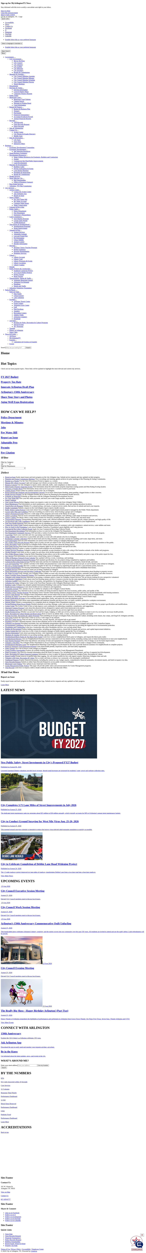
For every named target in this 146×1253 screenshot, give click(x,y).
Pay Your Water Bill (20, 199)
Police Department (20, 211)
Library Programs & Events (23, 261)
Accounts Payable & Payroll (23, 117)
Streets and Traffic (20, 286)
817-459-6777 (5, 1199)
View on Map (5, 1192)
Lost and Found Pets (21, 236)
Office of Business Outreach (23, 182)
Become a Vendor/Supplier (14, 566)
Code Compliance (15, 217)
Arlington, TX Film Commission (20, 186)
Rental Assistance (20, 249)
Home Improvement (20, 228)
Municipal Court (15, 97)
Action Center (18, 132)
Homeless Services (20, 253)
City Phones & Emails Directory (24, 134)
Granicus (34, 1251)
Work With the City (16, 178)
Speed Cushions (10, 500)
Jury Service (9, 556)
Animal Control (19, 242)
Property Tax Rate (11, 1245)
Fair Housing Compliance (14, 579)
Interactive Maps (19, 144)
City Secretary (18, 70)
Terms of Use (5, 1249)
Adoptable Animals (20, 234)
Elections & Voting (15, 88)
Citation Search (19, 101)
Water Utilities (14, 197)
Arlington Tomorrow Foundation (20, 288)
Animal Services (19, 232)
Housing (12, 246)
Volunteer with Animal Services (16, 577)
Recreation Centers (20, 313)
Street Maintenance (11, 504)
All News (12, 336)
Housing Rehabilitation (21, 251)
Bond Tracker (18, 276)
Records (12, 120)
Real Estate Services (16, 184)
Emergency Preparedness (22, 215)
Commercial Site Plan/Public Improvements (28, 161)
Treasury (17, 111)
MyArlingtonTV (15, 338)
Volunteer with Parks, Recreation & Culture (20, 658)
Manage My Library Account (15, 483)
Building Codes (19, 167)
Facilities (12, 299)
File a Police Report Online (14, 554)
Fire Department (19, 213)
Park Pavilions (18, 309)
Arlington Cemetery (20, 317)
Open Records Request (21, 124)
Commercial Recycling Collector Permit (18, 529)
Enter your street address (9, 1065)
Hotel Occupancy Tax (12, 652)
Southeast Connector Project (23, 271)
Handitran (17, 284)
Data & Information (16, 138)
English (20, 40)
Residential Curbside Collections (16, 539)
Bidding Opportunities (12, 1242)
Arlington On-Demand (21, 282)
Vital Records (18, 122)
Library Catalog (19, 265)
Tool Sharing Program (21, 219)
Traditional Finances (12, 660)
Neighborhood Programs (22, 226)
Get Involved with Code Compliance (17, 521)
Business (8, 145)
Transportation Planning (13, 519)
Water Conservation (20, 205)
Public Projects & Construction (19, 269)
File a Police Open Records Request (17, 542)
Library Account (19, 257)
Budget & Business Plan (22, 109)
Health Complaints (11, 508)
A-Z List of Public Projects (23, 273)
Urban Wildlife (19, 240)
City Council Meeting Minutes (24, 78)
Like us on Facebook (12, 1213)
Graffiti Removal (19, 222)
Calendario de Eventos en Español (25, 342)
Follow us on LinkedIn (13, 1220)
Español (12, 340)
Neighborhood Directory (13, 639)
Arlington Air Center (12, 583)
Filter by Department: (8, 466)
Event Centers (18, 303)
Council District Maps (21, 92)
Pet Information (19, 238)
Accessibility (26, 1249)
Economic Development (17, 149)
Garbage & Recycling (16, 207)
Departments (13, 86)
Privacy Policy (16, 1249)
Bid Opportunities (20, 180)
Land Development (20, 163)
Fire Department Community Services (18, 533)
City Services (9, 188)
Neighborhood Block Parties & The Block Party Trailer (23, 637)
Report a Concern (11, 485)
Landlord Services (11, 569)
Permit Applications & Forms (23, 169)
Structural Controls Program (14, 608)
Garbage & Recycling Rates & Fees (17, 562)
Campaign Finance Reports (23, 94)
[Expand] (15, 57)
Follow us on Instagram (13, 1217)
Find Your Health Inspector (14, 523)
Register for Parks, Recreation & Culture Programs (31, 323)
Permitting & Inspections (22, 172)
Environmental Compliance (14, 625)
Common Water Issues (21, 203)
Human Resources (11, 600)
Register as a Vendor (12, 481)
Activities (12, 321)
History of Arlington (16, 330)
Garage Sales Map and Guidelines (16, 512)
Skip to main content (8, 15)
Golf (15, 307)
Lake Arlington (19, 298)
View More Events (7, 1022)
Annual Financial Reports (22, 119)
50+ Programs (18, 326)
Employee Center (38, 1249)
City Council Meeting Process (24, 82)
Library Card (18, 259)
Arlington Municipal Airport (23, 280)
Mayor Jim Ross (19, 61)
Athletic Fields (19, 315)
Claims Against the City (13, 631)
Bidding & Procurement (13, 629)
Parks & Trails (14, 292)
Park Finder (18, 294)
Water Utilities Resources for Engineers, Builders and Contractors (36, 157)
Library (11, 255)
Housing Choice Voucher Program (25, 247)
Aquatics (17, 311)
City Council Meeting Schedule (24, 80)
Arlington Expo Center (21, 305)
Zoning (16, 159)
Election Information (21, 90)
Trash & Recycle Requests (14, 506)
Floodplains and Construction (15, 627)
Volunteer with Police (12, 643)
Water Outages (10, 648)
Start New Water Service (13, 619)
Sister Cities (13, 332)
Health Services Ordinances (14, 587)
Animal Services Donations (14, 550)
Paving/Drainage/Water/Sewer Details (18, 604)
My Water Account (20, 201)
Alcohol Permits (10, 552)
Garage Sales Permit (20, 221)
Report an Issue (19, 196)
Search (3, 347)
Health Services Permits (13, 494)
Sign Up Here (5, 11)
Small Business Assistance (18, 153)
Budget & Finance (15, 107)
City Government (15, 59)
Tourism (12, 328)
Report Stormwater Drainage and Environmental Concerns (25, 492)
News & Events (10, 334)
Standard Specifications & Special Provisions (20, 560)
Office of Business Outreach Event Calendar (20, 558)
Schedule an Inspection (13, 496)
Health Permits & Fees (12, 612)
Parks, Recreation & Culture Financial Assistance (21, 654)
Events (11, 344)
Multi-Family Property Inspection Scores (18, 487)
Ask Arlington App (20, 194)
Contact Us (13, 130)
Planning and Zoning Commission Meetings (20, 479)
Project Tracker (19, 274)
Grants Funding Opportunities (15, 650)
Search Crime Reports (12, 594)
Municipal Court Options (22, 99)
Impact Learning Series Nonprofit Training (19, 575)
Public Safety (13, 95)
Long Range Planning (21, 171)
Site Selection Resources (22, 151)
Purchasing (17, 113)
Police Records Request (13, 1240)
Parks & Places (10, 290)
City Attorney (18, 65)
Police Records (19, 126)
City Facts (17, 140)
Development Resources (17, 155)
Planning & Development (18, 165)
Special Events (19, 324)
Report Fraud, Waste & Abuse (15, 1244)
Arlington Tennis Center (22, 301)
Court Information (20, 105)
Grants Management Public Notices (17, 666)
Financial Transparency (21, 115)
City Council (18, 63)
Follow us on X (10, 1215)
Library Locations (20, 263)
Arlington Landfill (11, 581)
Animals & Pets (14, 230)
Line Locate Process (12, 502)
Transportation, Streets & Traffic (20, 278)
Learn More (5, 685)
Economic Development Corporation (21, 147)
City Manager (18, 68)
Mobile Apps (18, 136)
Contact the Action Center (22, 192)
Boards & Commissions (22, 72)
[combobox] (12, 43)
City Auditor (18, 67)
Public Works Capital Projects (15, 510)
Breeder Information (20, 244)
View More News (7, 876)
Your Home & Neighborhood (19, 224)
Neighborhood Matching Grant (15, 644)
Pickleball (17, 319)
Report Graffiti (10, 656)
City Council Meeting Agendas (24, 76)
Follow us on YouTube (13, 1219)
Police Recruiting (11, 544)
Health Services (14, 176)
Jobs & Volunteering (16, 128)
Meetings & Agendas (16, 74)
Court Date (9, 535)
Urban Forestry (19, 296)
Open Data (17, 142)
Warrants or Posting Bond (22, 103)
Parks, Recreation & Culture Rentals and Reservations (23, 614)
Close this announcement (9, 13)
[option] (75, 40)
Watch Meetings (19, 84)
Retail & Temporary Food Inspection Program (20, 646)
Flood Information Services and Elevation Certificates (23, 571)
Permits (11, 267)
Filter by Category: (7, 462)
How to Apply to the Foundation (16, 527)
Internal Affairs (10, 602)
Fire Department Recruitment (15, 531)
